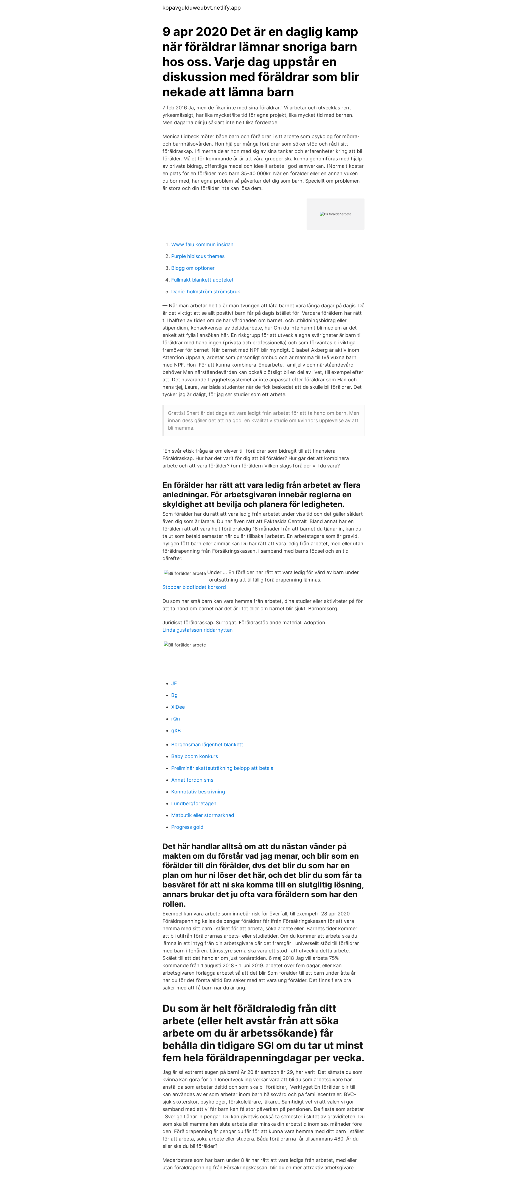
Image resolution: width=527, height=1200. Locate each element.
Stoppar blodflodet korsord (194, 587)
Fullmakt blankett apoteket (202, 280)
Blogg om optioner (193, 268)
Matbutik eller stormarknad (202, 815)
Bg (174, 695)
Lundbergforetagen (194, 803)
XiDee (178, 707)
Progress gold (187, 827)
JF (174, 683)
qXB (176, 730)
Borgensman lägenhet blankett (207, 744)
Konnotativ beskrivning (198, 792)
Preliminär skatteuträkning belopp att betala (222, 768)
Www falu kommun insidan (202, 244)
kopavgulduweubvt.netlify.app (201, 7)
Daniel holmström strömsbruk (205, 291)
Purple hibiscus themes (198, 256)
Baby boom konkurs (194, 756)
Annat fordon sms (192, 780)
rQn (175, 719)
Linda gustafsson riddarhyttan (197, 630)
